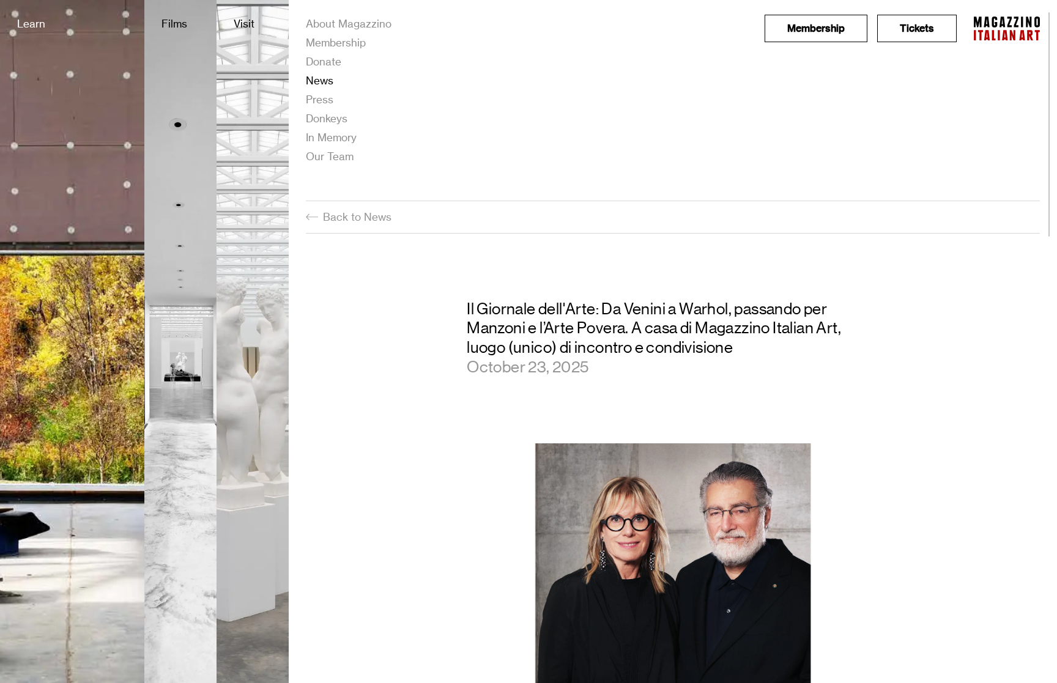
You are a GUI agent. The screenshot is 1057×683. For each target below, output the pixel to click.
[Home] (1007, 28)
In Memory (331, 137)
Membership (336, 42)
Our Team (330, 156)
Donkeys (326, 118)
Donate (323, 61)
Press (319, 99)
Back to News (357, 216)
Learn (31, 23)
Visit (244, 23)
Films (174, 23)
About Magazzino (348, 23)
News (319, 80)
